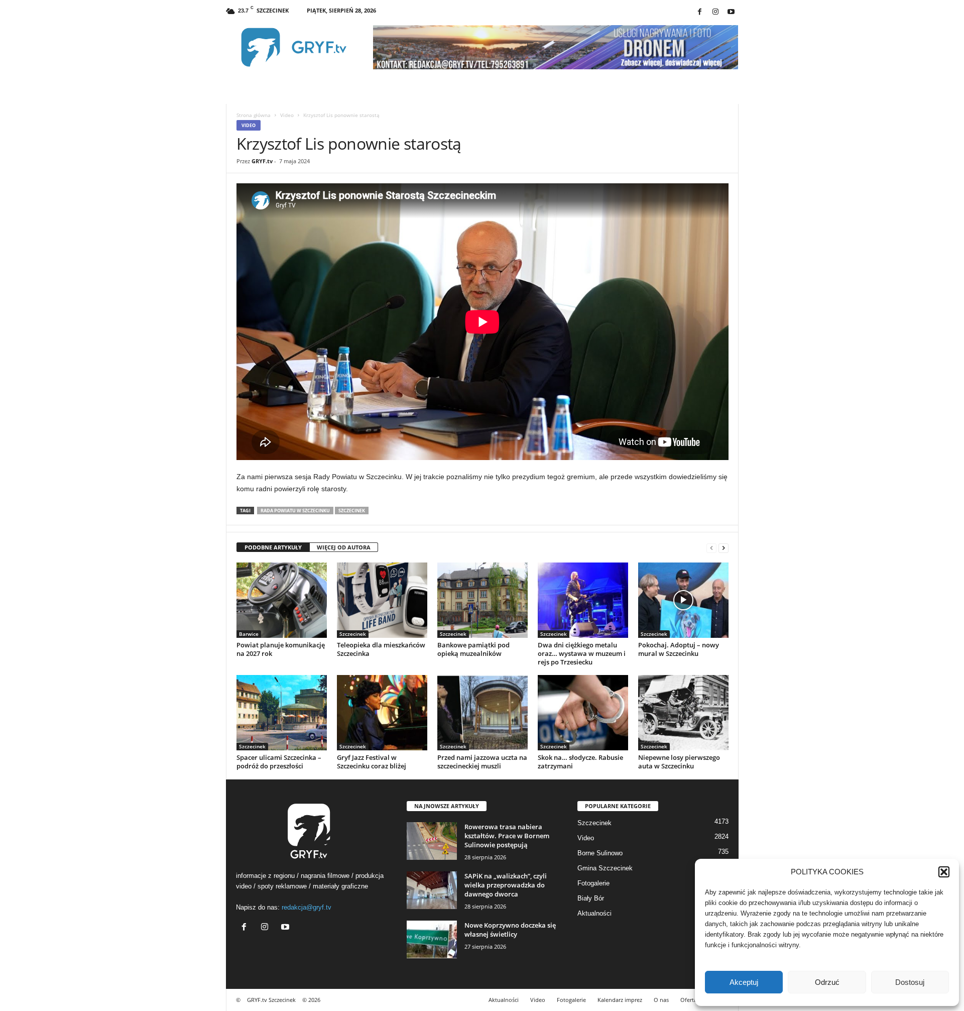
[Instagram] (715, 12)
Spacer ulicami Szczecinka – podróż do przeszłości (278, 761)
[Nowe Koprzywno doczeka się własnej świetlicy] (432, 939)
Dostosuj (909, 982)
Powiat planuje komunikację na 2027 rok (280, 649)
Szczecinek (351, 510)
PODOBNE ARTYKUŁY (273, 547)
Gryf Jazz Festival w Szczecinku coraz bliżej (371, 761)
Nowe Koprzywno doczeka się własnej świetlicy (510, 930)
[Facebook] (700, 12)
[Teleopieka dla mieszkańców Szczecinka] (382, 600)
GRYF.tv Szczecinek (271, 999)
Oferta (688, 999)
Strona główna (253, 115)
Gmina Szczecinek (605, 868)
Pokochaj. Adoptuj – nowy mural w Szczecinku (678, 649)
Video (287, 115)
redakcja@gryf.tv (306, 907)
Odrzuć (827, 982)
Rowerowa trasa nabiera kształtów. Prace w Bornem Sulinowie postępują (506, 835)
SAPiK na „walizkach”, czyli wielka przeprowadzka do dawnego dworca (505, 884)
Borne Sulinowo (600, 853)
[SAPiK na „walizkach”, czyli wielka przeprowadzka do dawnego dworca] (432, 890)
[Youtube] (731, 12)
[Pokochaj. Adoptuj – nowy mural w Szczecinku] (683, 600)
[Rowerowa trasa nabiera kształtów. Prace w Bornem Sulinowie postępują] (432, 841)
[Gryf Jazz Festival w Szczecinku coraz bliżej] (382, 712)
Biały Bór (590, 898)
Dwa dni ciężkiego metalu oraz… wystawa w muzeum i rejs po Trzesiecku (582, 653)
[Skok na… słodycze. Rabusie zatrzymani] (583, 712)
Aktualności (594, 913)
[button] (944, 872)
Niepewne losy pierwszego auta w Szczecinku (679, 761)
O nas (661, 999)
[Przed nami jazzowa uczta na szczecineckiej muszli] (482, 712)
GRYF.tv (262, 161)
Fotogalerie (593, 883)
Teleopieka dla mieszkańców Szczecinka (381, 649)
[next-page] (723, 547)
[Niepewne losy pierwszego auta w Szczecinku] (683, 712)
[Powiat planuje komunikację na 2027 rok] (281, 600)
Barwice (249, 633)
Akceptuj (744, 982)
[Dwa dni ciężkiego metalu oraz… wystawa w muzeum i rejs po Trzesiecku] (583, 600)
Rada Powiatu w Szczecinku (295, 510)
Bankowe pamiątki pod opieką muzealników (473, 649)
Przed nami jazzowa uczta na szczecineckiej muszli (482, 761)
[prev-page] (711, 547)
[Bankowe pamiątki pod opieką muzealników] (482, 600)
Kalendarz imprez (619, 999)
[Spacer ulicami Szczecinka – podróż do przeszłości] (281, 712)
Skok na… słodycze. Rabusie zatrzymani (580, 761)
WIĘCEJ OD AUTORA (344, 547)
